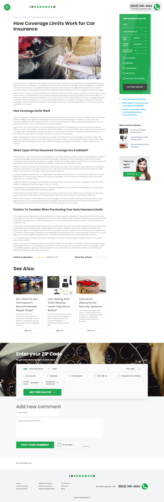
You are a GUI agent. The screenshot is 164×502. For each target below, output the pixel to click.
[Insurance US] (82, 476)
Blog (24, 17)
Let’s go (131, 174)
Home (15, 17)
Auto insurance (22, 486)
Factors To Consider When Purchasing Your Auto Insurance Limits (134, 112)
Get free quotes (135, 87)
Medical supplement (47, 489)
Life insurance (21, 489)
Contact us (65, 483)
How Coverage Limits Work (134, 99)
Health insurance (45, 483)
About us (64, 486)
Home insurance (45, 486)
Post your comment (35, 444)
